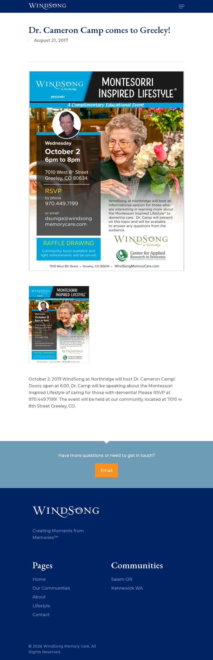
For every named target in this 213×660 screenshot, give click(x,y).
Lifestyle (41, 605)
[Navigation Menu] (181, 6)
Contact (41, 614)
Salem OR (121, 579)
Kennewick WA (127, 588)
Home (39, 579)
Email (106, 470)
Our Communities (51, 588)
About (39, 597)
